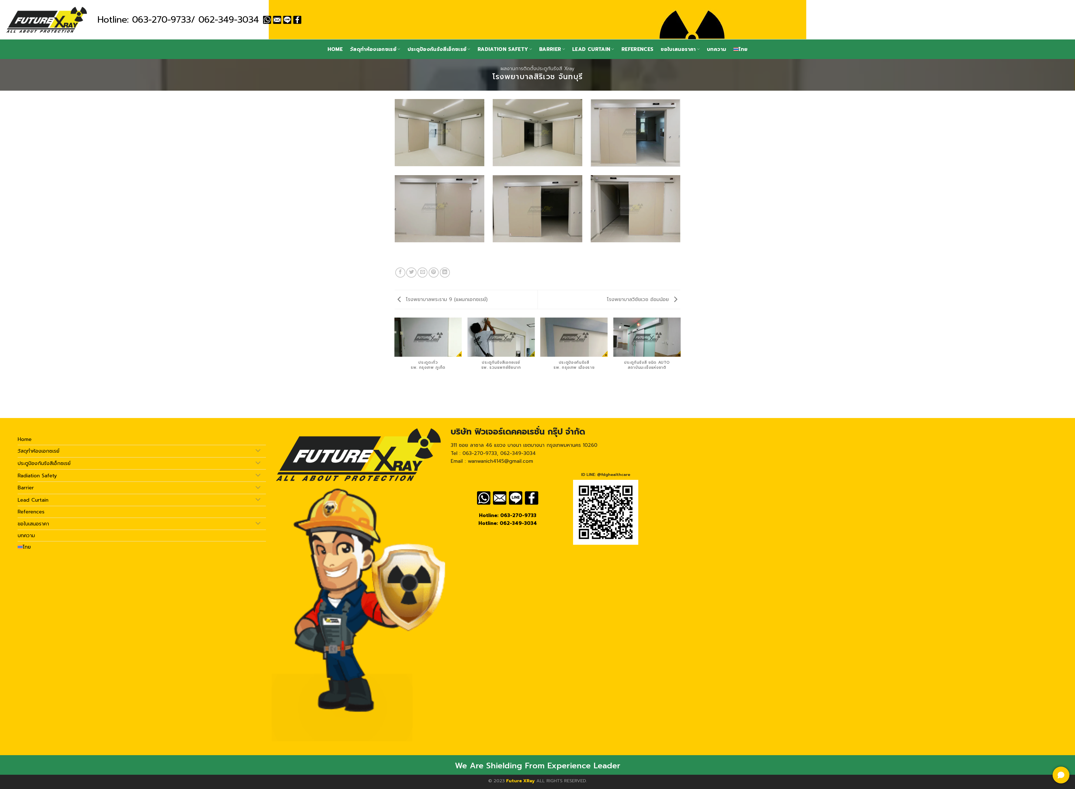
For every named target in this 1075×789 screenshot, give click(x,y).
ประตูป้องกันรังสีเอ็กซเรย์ (437, 49)
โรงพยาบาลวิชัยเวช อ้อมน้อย (639, 299)
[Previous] (395, 367)
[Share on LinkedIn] (445, 272)
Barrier (550, 49)
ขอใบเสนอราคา (678, 49)
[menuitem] (740, 49)
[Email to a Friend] (422, 272)
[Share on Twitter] (411, 272)
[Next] (680, 367)
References (637, 49)
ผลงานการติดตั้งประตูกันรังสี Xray (537, 68)
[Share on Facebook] (400, 272)
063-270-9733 (161, 20)
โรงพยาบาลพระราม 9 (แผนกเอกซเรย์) (446, 299)
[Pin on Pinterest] (434, 272)
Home (335, 49)
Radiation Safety (503, 49)
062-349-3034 (228, 20)
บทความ (716, 49)
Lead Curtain (591, 49)
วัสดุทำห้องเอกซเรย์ (373, 49)
